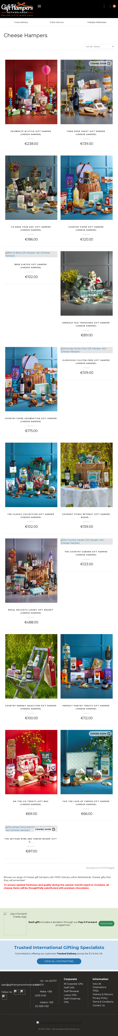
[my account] (107, 6)
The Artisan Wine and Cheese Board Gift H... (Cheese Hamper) (30, 841)
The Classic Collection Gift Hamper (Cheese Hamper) (30, 515)
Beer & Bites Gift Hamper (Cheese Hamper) (31, 266)
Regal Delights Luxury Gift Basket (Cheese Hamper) (30, 611)
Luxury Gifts (70, 995)
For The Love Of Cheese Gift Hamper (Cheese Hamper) (86, 803)
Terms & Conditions (103, 1001)
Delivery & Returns (103, 994)
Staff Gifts (69, 987)
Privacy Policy (100, 998)
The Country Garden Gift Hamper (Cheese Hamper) (86, 553)
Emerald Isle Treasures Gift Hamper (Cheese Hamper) (86, 324)
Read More (106, 923)
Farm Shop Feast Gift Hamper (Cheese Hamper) (86, 132)
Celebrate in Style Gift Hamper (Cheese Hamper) (30, 132)
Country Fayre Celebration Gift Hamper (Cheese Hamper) (31, 420)
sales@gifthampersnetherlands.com (20, 984)
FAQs (95, 990)
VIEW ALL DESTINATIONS (59, 961)
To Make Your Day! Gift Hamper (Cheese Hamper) (31, 228)
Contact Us (99, 1005)
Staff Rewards (71, 991)
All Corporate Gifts (73, 983)
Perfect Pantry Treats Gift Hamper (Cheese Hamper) (86, 707)
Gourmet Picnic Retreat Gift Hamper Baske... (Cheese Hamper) (86, 516)
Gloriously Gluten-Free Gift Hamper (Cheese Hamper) (86, 361)
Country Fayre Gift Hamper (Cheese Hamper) (86, 228)
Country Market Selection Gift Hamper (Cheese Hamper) (31, 707)
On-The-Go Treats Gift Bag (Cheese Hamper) (31, 803)
